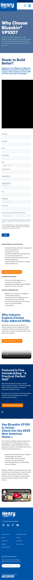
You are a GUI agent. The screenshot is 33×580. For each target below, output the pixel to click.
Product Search (6, 534)
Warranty (4, 544)
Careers (18, 538)
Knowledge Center (21, 534)
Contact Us (19, 541)
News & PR (5, 541)
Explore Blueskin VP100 (11, 272)
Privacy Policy (20, 544)
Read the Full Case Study (12, 405)
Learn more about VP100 (12, 341)
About (3, 538)
